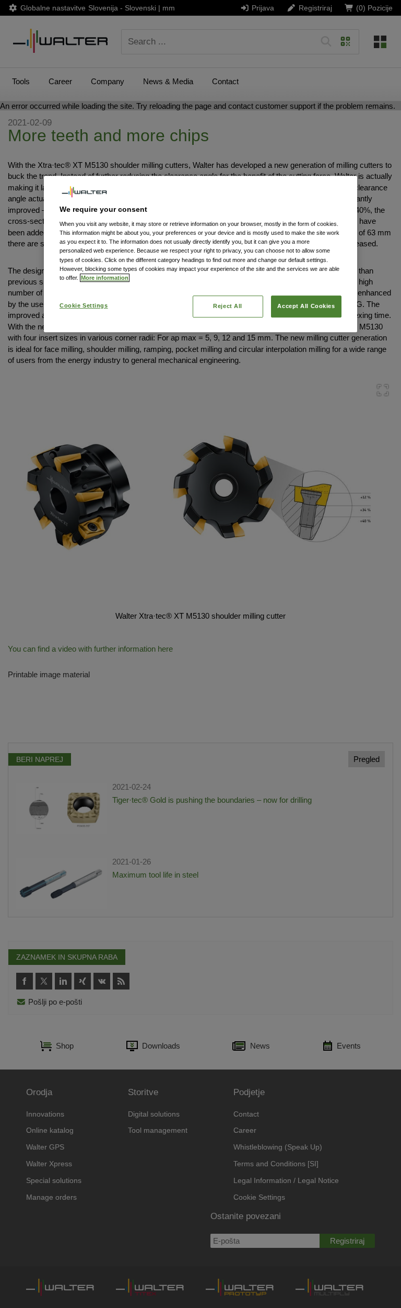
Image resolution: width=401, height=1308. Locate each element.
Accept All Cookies (306, 306)
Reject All (227, 306)
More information (104, 278)
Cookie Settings (84, 305)
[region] (200, 254)
